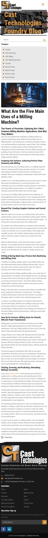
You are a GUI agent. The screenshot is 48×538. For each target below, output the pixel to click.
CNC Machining (10, 53)
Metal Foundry (10, 74)
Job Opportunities (7, 500)
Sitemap (26, 507)
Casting (7, 50)
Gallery (26, 500)
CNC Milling (9, 56)
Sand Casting (9, 77)
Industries (4, 496)
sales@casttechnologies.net (14, 478)
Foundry (8, 63)
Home (3, 489)
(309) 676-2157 (9, 475)
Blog (25, 496)
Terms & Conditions (7, 507)
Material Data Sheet (7, 503)
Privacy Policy (28, 503)
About (26, 489)
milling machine (14, 373)
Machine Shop (10, 67)
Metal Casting (9, 70)
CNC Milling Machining (12, 60)
